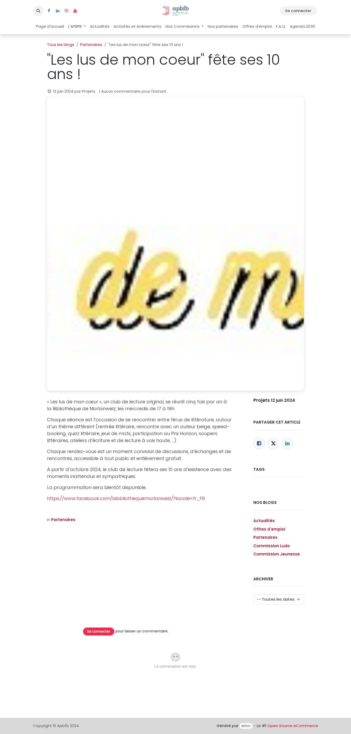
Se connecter (298, 10)
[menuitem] (50, 27)
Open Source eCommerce (292, 725)
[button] (38, 10)
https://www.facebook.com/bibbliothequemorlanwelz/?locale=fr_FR (126, 498)
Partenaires (91, 44)
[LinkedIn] (287, 443)
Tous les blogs (60, 44)
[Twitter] (273, 443)
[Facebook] (259, 443)
